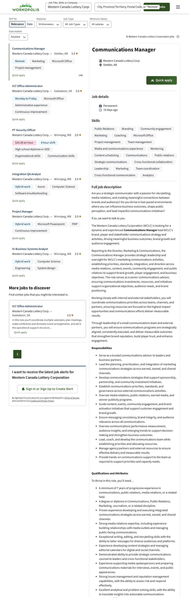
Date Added (15, 31)
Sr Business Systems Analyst (30, 249)
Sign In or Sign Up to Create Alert (49, 389)
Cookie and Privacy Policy (42, 401)
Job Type (68, 19)
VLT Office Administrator (27, 86)
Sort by (13, 18)
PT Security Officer (24, 130)
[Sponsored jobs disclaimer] (178, 36)
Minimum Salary (98, 19)
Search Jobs (156, 7)
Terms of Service (71, 398)
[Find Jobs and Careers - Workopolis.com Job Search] (25, 7)
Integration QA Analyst (26, 174)
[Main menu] (178, 7)
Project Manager (22, 211)
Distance (41, 19)
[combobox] (68, 7)
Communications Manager (28, 48)
